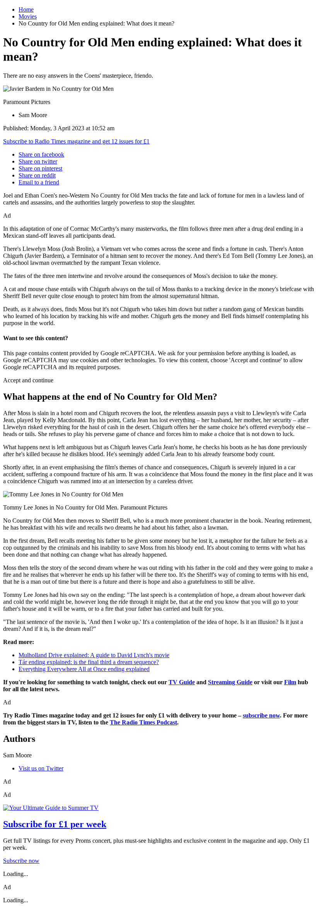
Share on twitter (38, 161)
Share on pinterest (40, 168)
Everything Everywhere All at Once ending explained (84, 669)
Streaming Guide (230, 682)
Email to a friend (39, 182)
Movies (28, 16)
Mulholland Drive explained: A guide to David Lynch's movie (94, 655)
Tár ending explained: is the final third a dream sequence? (89, 662)
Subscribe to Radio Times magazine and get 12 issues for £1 (76, 141)
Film (290, 682)
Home (26, 9)
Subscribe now (21, 860)
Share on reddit (37, 175)
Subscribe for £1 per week (54, 824)
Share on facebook (41, 154)
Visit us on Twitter (41, 768)
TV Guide (182, 682)
